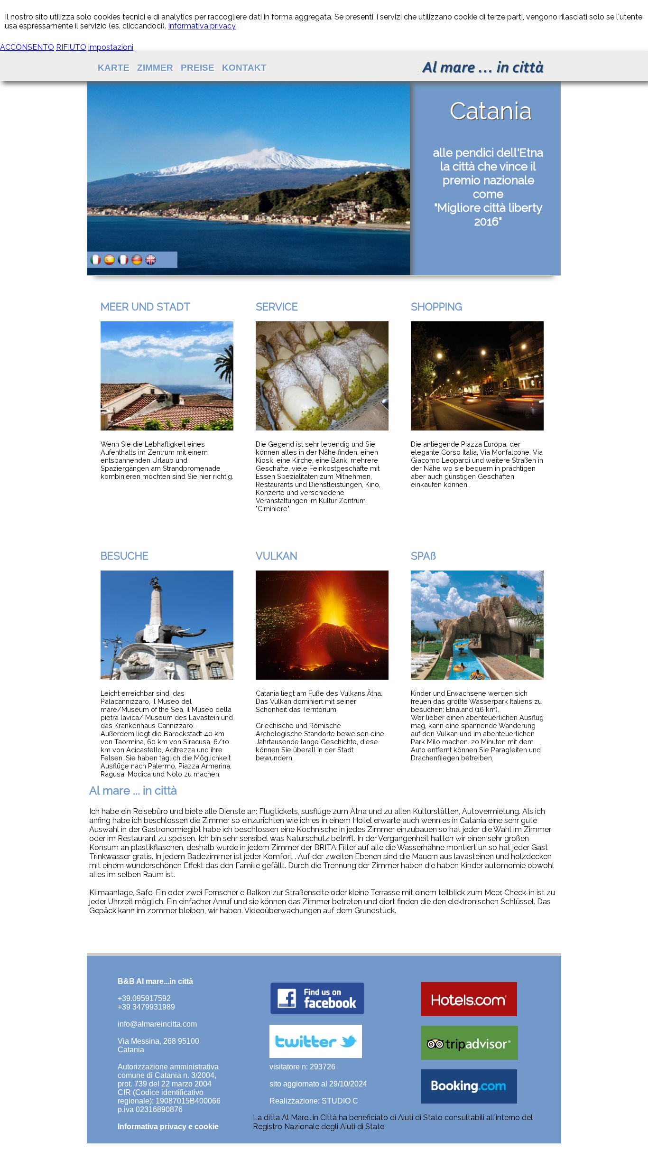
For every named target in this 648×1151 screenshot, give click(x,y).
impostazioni (110, 47)
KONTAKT (244, 68)
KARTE (114, 68)
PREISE (197, 68)
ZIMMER (155, 68)
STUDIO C (340, 1101)
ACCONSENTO (27, 47)
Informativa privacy (202, 25)
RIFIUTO (71, 47)
